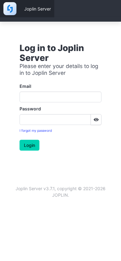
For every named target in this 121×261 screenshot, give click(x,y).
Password (30, 108)
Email (25, 86)
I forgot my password (36, 131)
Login (29, 145)
